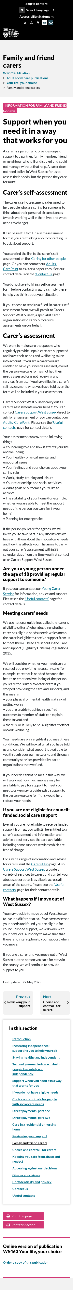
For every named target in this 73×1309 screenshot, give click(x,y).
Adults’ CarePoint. (17, 422)
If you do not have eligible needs (35, 1092)
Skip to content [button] (36, 3)
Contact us (20, 1189)
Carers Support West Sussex (35, 412)
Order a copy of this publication (25, 1262)
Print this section (23, 1225)
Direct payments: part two (31, 1117)
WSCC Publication (16, 73)
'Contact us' (44, 274)
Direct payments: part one (31, 1111)
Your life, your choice (21, 83)
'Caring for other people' (48, 258)
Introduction (21, 1039)
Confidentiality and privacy (32, 1182)
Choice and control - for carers (34, 1150)
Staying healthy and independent (36, 1057)
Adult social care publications (27, 78)
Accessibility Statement (36, 16)
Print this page (21, 1216)
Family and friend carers (29, 1143)
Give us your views (26, 1175)
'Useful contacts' (37, 599)
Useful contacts (23, 1195)
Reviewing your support (29, 1136)
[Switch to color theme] (44, 22)
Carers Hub (40, 864)
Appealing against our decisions (34, 1168)
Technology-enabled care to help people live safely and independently (35, 1069)
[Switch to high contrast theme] (50, 22)
